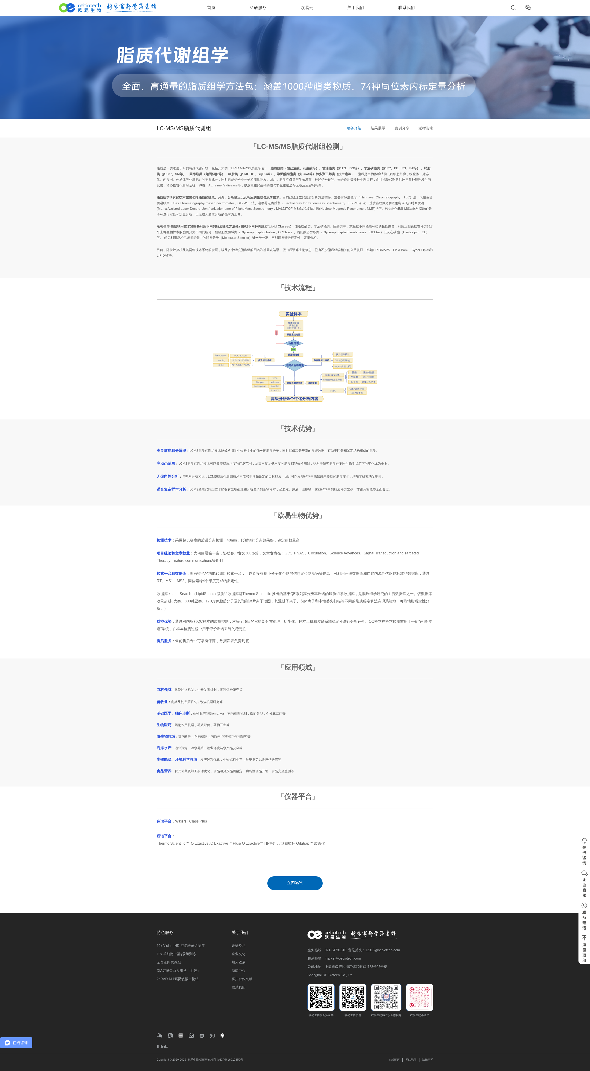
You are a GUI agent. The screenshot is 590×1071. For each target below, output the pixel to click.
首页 (211, 7)
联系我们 (406, 7)
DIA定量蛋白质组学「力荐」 (179, 970)
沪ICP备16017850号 (230, 1059)
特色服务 (165, 932)
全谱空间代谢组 (169, 962)
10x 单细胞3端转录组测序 (176, 954)
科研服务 (258, 7)
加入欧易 (238, 962)
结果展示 (378, 128)
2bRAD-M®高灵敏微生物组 (178, 979)
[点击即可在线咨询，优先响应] (584, 851)
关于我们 (355, 7)
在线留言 (394, 1059)
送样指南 (426, 128)
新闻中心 (238, 970)
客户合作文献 (242, 979)
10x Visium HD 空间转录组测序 (181, 946)
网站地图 (410, 1059)
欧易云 (307, 7)
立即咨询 (295, 883)
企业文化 (238, 954)
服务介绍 (354, 128)
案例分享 (402, 128)
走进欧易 (238, 946)
